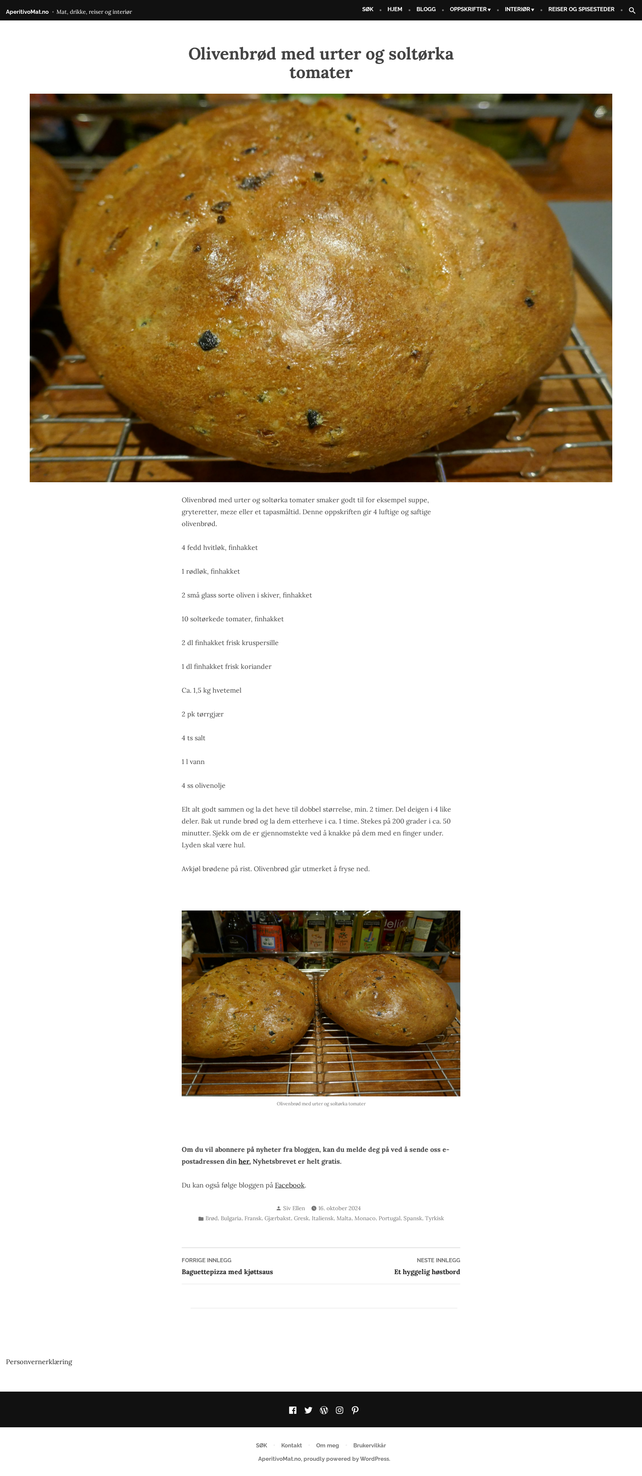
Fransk (253, 1218)
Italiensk (323, 1218)
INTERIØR (517, 9)
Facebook (290, 1185)
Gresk (301, 1218)
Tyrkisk (434, 1218)
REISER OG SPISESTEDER (581, 9)
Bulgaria (231, 1218)
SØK (367, 9)
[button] (629, 11)
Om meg (327, 1445)
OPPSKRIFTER (468, 9)
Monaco (365, 1218)
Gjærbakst (278, 1218)
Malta (344, 1218)
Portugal (390, 1218)
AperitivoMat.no (27, 12)
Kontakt (291, 1445)
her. (245, 1161)
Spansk (412, 1218)
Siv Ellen (294, 1208)
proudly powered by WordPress (346, 1459)
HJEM (395, 9)
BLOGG (426, 9)
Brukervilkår (369, 1445)
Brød (211, 1218)
